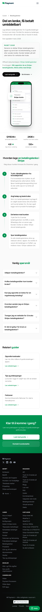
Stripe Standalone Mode (31, 532)
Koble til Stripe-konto (9, 524)
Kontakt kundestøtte (21, 444)
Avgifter (5, 518)
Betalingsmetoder (28, 501)
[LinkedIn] (7, 462)
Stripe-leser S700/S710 (30, 527)
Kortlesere (5, 472)
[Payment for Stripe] (8, 3)
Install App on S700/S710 (31, 530)
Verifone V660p (28, 524)
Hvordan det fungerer (9, 478)
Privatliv (21, 606)
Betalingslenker (7, 544)
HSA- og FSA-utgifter (9, 566)
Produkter (5, 547)
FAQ (24, 490)
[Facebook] (11, 462)
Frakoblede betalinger (9, 541)
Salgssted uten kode (29, 499)
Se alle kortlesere (28, 548)
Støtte (25, 507)
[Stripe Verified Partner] (21, 601)
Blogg (25, 484)
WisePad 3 (26, 518)
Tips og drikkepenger (9, 558)
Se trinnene (26, 74)
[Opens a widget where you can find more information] (34, 608)
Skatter (4, 555)
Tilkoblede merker (8, 483)
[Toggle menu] (37, 3)
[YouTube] (14, 462)
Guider (4, 15)
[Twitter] (3, 462)
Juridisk (14, 606)
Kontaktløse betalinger (9, 530)
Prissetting (5, 486)
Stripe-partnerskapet (9, 489)
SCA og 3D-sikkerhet (9, 549)
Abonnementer (7, 552)
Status (28, 606)
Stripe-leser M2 (28, 515)
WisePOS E (26, 521)
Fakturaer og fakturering (10, 538)
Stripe (4, 578)
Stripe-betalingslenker (28, 62)
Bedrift (4, 475)
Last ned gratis (10, 74)
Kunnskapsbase (28, 496)
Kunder (4, 535)
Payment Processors (9, 581)
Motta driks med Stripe (22, 68)
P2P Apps (5, 587)
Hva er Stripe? (7, 515)
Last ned (25, 487)
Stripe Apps (6, 584)
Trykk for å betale (28, 545)
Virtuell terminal (28, 504)
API (24, 472)
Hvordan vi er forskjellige (10, 480)
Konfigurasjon (6, 521)
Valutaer (5, 532)
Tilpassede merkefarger (10, 527)
